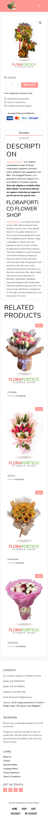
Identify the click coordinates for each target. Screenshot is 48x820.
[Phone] (21, 790)
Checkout (16, 813)
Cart (33, 809)
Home (14, 809)
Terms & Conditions (12, 776)
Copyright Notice (10, 768)
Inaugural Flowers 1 (14, 162)
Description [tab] (24, 133)
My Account (31, 813)
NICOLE (11, 476)
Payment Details (10, 765)
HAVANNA (12, 559)
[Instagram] (10, 790)
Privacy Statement (11, 772)
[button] (40, 22)
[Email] (16, 790)
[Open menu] (39, 6)
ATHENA (12, 392)
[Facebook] (5, 790)
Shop (24, 809)
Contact (6, 761)
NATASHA (12, 643)
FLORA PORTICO (13, 222)
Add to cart (29, 85)
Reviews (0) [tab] (24, 138)
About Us (7, 757)
